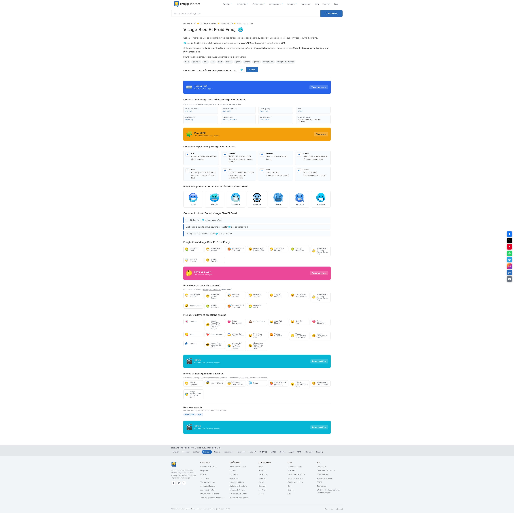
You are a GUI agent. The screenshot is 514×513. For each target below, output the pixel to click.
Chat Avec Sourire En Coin (255, 336)
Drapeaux (204, 470)
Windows (262, 478)
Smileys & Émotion (208, 486)
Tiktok (261, 494)
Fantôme (191, 321)
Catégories (242, 4)
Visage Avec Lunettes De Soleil (213, 345)
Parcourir (227, 4)
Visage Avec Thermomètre (256, 249)
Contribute (321, 466)
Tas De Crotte (256, 321)
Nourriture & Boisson (238, 494)
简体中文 (263, 452)
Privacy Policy (322, 474)
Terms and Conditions (326, 470)
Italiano (217, 452)
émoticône (189, 414)
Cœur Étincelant (318, 322)
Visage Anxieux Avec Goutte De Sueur (193, 394)
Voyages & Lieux (207, 482)
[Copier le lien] (509, 272)
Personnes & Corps (208, 466)
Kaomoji (326, 4)
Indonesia (308, 452)
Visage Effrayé (214, 383)
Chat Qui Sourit (297, 322)
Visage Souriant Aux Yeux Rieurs (298, 336)
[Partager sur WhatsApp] (509, 253)
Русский (252, 452)
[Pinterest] (184, 483)
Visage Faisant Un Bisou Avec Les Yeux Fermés (213, 325)
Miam (189, 334)
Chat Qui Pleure (276, 322)
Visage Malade (227, 23)
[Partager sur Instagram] (509, 266)
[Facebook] (173, 483)
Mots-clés (292, 470)
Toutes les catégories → (240, 498)
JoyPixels (262, 490)
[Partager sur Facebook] (509, 234)
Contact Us (321, 486)
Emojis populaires (295, 482)
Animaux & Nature (208, 490)
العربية (291, 452)
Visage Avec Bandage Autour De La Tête (320, 251)
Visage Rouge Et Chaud (235, 249)
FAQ (336, 4)
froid (205, 62)
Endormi (190, 343)
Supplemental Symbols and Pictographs (309, 120)
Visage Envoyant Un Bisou (319, 336)
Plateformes (258, 4)
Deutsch (196, 452)
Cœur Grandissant (234, 322)
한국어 (282, 452)
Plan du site (329, 509)
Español (185, 452)
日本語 (273, 452)
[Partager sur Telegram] (509, 259)
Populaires (305, 4)
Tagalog (319, 452)
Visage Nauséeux (297, 249)
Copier (252, 70)
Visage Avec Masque (213, 249)
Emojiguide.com (189, 23)
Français (206, 452)
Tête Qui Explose (191, 260)
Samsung (263, 486)
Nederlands (228, 452)
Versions (292, 4)
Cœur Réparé (214, 334)
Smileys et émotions (209, 23)
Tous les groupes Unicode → (212, 498)
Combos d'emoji (295, 466)
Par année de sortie (296, 474)
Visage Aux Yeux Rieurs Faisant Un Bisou (255, 346)
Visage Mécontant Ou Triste (299, 384)
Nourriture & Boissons (209, 494)
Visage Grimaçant (191, 383)
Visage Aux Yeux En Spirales (213, 296)
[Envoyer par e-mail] (509, 279)
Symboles (204, 478)
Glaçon (253, 383)
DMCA (319, 482)
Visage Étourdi (193, 306)
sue (199, 414)
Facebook (263, 474)
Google (262, 470)
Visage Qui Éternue (277, 249)
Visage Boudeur (276, 335)
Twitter (261, 482)
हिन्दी (299, 452)
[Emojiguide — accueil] (173, 464)
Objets (203, 474)
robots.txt (339, 509)
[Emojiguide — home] (187, 4)
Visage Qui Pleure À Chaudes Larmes (234, 346)
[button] (200, 110)
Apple (261, 466)
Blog (317, 4)
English (176, 452)
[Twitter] (179, 483)
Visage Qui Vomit (192, 249)
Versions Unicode (295, 478)
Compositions (276, 4)
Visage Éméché (212, 260)
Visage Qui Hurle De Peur (235, 335)
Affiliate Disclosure (324, 478)
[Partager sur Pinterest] (509, 247)
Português (241, 452)
